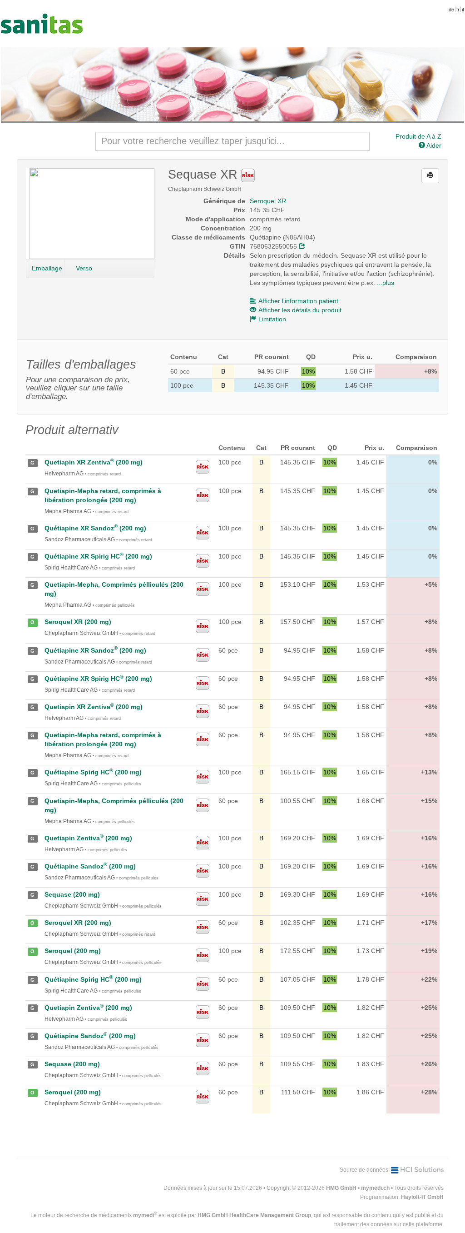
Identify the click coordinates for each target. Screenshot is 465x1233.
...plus (385, 282)
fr (458, 9)
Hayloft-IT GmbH (422, 1197)
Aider (433, 145)
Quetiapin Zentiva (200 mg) (88, 838)
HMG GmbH (341, 1188)
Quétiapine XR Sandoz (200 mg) (95, 528)
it (463, 9)
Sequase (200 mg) (72, 894)
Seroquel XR (268, 201)
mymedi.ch (375, 1188)
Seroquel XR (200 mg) (78, 621)
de (451, 9)
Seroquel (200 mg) (73, 950)
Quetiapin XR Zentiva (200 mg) (94, 462)
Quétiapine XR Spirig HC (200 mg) (98, 556)
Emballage (47, 268)
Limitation (272, 319)
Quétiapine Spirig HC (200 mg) (93, 772)
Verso (84, 268)
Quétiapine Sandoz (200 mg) (90, 866)
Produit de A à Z (418, 136)
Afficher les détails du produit (299, 310)
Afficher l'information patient (298, 301)
